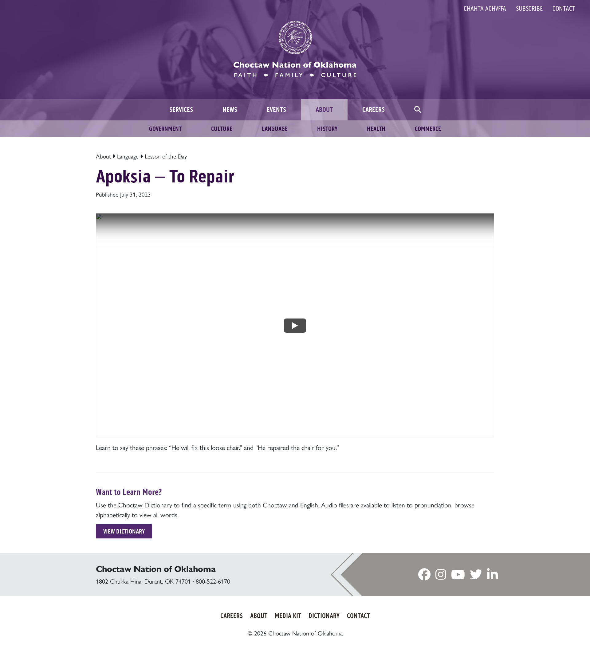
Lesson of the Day (166, 156)
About (103, 156)
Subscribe (529, 9)
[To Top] (552, 628)
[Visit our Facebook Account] (424, 576)
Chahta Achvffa (485, 9)
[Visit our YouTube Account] (458, 576)
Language (128, 156)
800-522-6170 (213, 581)
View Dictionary (124, 531)
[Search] (417, 109)
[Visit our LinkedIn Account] (492, 576)
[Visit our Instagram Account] (440, 576)
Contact (564, 9)
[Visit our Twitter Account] (476, 576)
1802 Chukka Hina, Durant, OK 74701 (143, 581)
